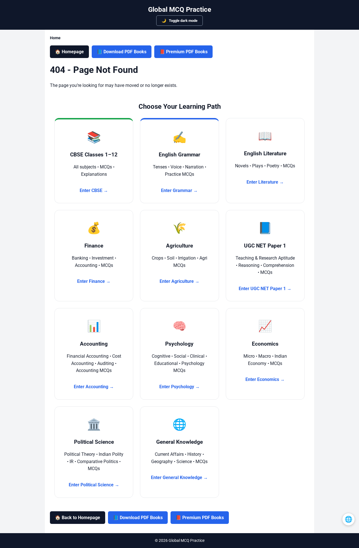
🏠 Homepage (69, 51)
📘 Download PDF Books (121, 51)
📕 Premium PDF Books (183, 51)
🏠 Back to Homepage (77, 517)
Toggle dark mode (182, 21)
